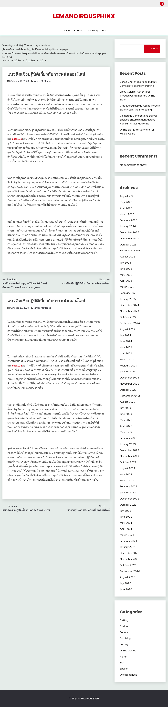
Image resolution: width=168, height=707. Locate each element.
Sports (124, 668)
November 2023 (129, 383)
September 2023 (130, 395)
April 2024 (126, 353)
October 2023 (128, 389)
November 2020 (129, 559)
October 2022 (128, 462)
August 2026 (127, 196)
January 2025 (128, 299)
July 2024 (125, 335)
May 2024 (126, 347)
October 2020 (128, 565)
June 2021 (126, 516)
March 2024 (127, 359)
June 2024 (126, 341)
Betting (78, 30)
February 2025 (128, 292)
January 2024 (128, 371)
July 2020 (125, 583)
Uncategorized (128, 674)
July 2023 (125, 407)
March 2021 (127, 534)
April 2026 (126, 208)
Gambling (92, 30)
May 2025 (126, 274)
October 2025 (128, 244)
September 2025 (130, 250)
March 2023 (127, 432)
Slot (104, 30)
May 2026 (126, 202)
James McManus (42, 81)
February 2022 (128, 486)
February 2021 (128, 541)
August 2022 (127, 468)
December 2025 (129, 232)
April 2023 (126, 426)
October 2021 (128, 504)
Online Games (128, 650)
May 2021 (126, 522)
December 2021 (129, 498)
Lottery (124, 644)
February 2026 (128, 220)
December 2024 (129, 305)
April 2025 (126, 280)
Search (154, 48)
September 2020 (130, 571)
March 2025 (127, 286)
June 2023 (126, 413)
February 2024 (128, 365)
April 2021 (126, 528)
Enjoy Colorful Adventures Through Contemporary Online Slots (137, 95)
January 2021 (128, 547)
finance (124, 632)
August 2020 (127, 577)
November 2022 (129, 456)
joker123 (17, 138)
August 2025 (127, 256)
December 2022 (129, 450)
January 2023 (128, 444)
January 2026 (128, 226)
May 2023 (126, 420)
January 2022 (128, 492)
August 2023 (127, 401)
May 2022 (126, 474)
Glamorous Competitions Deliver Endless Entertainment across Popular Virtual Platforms (138, 119)
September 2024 (130, 323)
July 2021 (125, 510)
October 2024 (128, 317)
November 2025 (129, 238)
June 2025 (126, 268)
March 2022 (127, 480)
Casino (66, 30)
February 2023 (128, 438)
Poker (123, 656)
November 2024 (129, 311)
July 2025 (125, 262)
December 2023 (129, 377)
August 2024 (127, 329)
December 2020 (129, 553)
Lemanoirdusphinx (84, 16)
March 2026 (127, 214)
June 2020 (126, 589)
